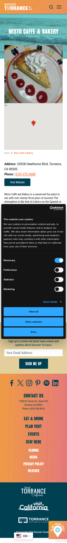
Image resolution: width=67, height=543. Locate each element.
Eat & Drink (33, 418)
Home (7, 152)
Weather (33, 471)
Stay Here (33, 442)
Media (33, 457)
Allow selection (33, 321)
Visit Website (17, 182)
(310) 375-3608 (25, 174)
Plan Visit (33, 426)
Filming (34, 450)
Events (33, 434)
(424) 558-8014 (37, 408)
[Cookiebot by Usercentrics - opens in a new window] (49, 208)
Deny (33, 332)
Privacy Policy (33, 464)
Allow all (33, 311)
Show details (50, 301)
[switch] (59, 269)
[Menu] (59, 6)
